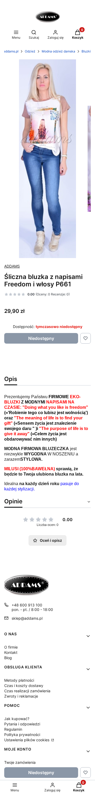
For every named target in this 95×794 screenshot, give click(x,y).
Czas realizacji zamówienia (27, 691)
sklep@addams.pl (27, 618)
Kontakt (10, 652)
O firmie (11, 647)
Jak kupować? (16, 718)
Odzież (30, 51)
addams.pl (10, 51)
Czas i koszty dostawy (23, 685)
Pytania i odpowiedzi (22, 724)
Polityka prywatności (22, 734)
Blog (8, 657)
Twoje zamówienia (20, 762)
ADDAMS (12, 266)
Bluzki (86, 51)
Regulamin (13, 729)
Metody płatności (19, 680)
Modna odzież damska (58, 51)
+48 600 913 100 (27, 605)
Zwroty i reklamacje (21, 696)
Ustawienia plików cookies (27, 740)
